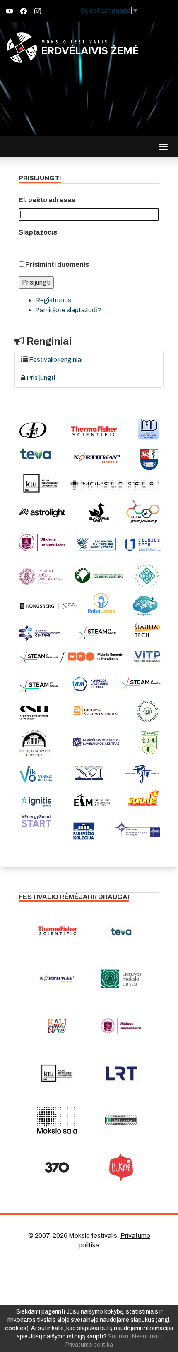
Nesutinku (145, 1336)
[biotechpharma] (57, 978)
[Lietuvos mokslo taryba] (121, 978)
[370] (57, 1167)
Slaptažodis (38, 232)
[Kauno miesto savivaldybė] (57, 1025)
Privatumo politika (89, 1345)
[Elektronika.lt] (121, 1119)
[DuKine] (121, 1167)
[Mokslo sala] (57, 1119)
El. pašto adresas (47, 199)
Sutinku (118, 1336)
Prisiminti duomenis (57, 264)
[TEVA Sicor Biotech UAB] (121, 931)
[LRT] (121, 1072)
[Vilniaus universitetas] (121, 1025)
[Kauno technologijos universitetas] (57, 1072)
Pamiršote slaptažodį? (68, 309)
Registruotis (53, 300)
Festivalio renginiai (55, 359)
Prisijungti (40, 377)
